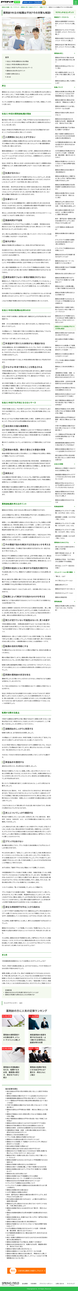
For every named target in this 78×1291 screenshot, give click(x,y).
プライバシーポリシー (46, 1283)
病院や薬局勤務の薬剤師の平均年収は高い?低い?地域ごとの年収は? (64, 403)
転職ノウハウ (43, 7)
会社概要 (25, 1283)
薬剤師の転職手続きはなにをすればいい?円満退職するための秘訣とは (65, 301)
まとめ (9, 77)
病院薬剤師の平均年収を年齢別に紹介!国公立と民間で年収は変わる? (65, 458)
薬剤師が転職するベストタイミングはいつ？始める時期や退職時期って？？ (65, 164)
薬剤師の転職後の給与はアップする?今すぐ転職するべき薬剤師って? (64, 280)
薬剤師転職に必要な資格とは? (17, 1174)
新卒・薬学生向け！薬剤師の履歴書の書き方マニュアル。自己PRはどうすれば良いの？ (65, 221)
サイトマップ (71, 1283)
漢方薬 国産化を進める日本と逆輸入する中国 (65, 548)
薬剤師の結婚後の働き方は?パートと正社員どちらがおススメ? (27, 1096)
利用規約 (33, 1283)
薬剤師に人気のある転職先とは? (17, 1135)
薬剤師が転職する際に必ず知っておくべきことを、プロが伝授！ (65, 608)
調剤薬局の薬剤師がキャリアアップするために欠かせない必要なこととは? (65, 477)
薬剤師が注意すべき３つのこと (65, 589)
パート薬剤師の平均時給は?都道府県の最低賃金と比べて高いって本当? (65, 436)
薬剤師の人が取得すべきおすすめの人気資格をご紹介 (65, 469)
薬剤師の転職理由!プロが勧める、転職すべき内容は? (24, 1242)
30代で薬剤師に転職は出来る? (17, 1192)
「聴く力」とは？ (60, 576)
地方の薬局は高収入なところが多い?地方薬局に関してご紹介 (65, 75)
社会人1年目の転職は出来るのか (17, 64)
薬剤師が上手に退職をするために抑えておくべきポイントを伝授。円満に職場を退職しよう (65, 204)
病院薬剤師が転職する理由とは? (18, 1146)
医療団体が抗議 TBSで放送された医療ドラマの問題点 (65, 561)
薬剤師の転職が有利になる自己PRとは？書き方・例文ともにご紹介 (64, 195)
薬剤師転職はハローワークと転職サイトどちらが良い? (24, 1178)
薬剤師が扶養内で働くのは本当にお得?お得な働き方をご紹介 (65, 60)
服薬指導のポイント (61, 585)
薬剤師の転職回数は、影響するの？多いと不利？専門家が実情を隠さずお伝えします (65, 178)
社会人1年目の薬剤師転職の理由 (18, 61)
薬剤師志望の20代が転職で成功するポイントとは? (22, 992)
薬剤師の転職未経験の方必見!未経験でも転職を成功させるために (65, 187)
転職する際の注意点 (13, 74)
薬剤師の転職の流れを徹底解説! (17, 1190)
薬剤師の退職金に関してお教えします (65, 82)
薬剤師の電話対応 (61, 597)
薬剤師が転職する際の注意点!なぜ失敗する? (20, 995)
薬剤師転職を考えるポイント (16, 71)
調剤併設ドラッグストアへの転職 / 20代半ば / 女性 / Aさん (65, 512)
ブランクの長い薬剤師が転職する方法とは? (21, 1137)
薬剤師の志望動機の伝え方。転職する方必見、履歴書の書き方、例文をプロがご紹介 (64, 121)
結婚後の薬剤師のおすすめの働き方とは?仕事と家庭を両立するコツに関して (65, 494)
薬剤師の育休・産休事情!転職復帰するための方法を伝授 (26, 1128)
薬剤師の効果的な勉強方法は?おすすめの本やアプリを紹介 (26, 1123)
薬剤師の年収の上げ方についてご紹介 (64, 67)
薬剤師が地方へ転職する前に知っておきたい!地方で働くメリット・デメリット (65, 309)
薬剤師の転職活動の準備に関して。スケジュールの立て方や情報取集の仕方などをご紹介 (64, 94)
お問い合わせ (60, 1283)
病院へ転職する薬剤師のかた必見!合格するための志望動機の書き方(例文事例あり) (65, 136)
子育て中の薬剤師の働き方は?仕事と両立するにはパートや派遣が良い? (65, 428)
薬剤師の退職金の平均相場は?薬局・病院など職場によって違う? (65, 419)
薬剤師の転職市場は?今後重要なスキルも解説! (22, 1176)
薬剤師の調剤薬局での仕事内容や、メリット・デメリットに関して (65, 24)
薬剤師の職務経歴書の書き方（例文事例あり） (22, 1222)
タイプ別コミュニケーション (64, 581)
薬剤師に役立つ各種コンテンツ (29, 7)
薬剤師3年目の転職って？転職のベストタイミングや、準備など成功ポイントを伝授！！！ (65, 348)
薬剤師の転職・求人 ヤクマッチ (10, 7)
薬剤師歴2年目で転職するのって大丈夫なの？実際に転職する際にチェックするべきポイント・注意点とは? (65, 319)
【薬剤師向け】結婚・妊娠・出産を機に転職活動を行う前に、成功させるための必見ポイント (65, 375)
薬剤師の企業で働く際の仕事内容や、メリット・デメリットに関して (65, 47)
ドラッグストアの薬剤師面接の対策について (21, 1183)
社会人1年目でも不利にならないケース (19, 68)
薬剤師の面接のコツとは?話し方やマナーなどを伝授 (24, 1251)
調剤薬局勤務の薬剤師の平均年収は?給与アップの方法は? (26, 1098)
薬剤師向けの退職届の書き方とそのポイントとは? (23, 1139)
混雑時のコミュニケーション (64, 593)
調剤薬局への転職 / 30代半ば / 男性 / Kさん (65, 518)
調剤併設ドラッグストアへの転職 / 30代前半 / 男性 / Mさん (65, 531)
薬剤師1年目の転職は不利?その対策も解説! (65, 328)
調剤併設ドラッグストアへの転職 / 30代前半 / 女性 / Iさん (65, 524)
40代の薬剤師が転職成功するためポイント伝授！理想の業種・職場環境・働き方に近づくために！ (65, 154)
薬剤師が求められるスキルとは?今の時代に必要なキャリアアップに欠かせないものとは (65, 485)
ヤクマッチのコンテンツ (65, 12)
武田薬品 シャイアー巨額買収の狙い (64, 567)
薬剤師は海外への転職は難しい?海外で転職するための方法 (26, 1167)
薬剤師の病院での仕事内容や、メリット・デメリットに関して (65, 39)
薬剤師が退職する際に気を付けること (19, 1249)
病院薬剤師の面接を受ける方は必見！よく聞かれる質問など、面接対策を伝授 (64, 212)
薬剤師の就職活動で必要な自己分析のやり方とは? (23, 1149)
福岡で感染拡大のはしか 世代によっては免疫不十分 (64, 554)
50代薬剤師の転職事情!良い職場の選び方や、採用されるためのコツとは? (65, 144)
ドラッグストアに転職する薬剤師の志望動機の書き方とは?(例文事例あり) (64, 242)
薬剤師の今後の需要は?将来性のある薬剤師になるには (25, 1125)
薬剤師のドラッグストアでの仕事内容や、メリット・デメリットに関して (65, 32)
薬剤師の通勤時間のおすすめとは (64, 501)
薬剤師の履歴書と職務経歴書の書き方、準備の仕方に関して (27, 1253)
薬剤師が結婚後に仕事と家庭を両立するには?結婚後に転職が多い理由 (65, 411)
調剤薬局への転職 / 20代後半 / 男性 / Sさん (65, 537)
